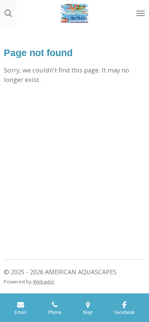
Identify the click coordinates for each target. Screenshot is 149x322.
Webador (44, 281)
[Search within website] (8, 13)
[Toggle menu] (140, 13)
